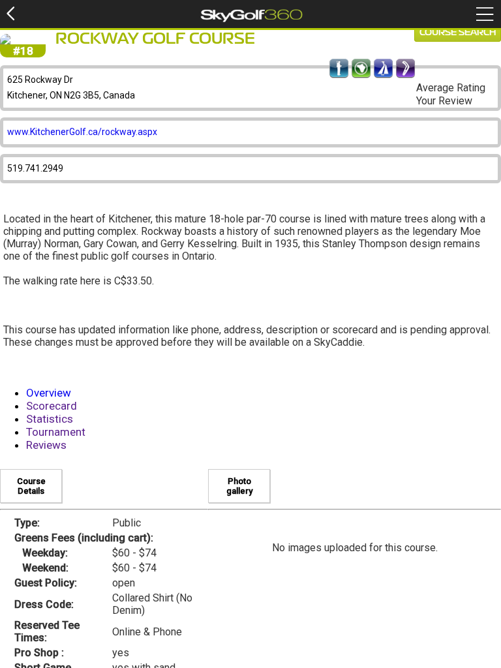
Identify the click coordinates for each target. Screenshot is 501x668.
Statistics (49, 418)
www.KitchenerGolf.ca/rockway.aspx (82, 132)
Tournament (55, 431)
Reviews (46, 444)
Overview (48, 392)
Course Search (457, 33)
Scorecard (51, 405)
